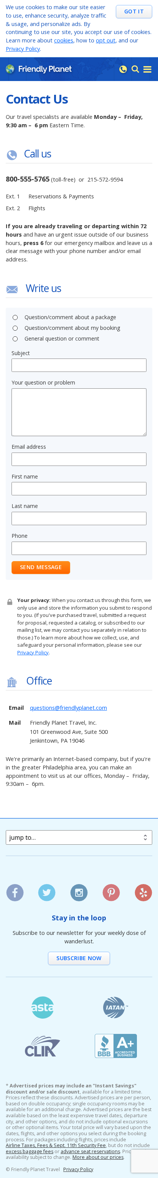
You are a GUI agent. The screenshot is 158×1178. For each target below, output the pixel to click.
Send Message (41, 567)
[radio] (15, 317)
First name (25, 476)
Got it (134, 11)
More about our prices (97, 1157)
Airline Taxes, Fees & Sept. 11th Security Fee (56, 1145)
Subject (21, 353)
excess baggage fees (29, 1152)
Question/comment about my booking (72, 327)
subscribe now (79, 958)
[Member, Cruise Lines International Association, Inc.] (42, 1045)
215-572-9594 (105, 179)
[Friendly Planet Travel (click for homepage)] (39, 68)
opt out (105, 40)
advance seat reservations (90, 1152)
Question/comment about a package (70, 317)
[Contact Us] (123, 69)
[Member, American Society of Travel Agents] (42, 1008)
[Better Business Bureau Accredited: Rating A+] (115, 1045)
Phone (20, 535)
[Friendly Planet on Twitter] (47, 890)
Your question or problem (43, 382)
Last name (25, 505)
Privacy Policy (23, 48)
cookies (63, 40)
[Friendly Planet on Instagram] (79, 890)
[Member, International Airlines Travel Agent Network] (115, 1008)
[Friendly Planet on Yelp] (143, 890)
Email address (29, 446)
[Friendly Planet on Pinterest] (111, 890)
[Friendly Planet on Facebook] (15, 890)
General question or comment (62, 338)
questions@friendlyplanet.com (68, 707)
